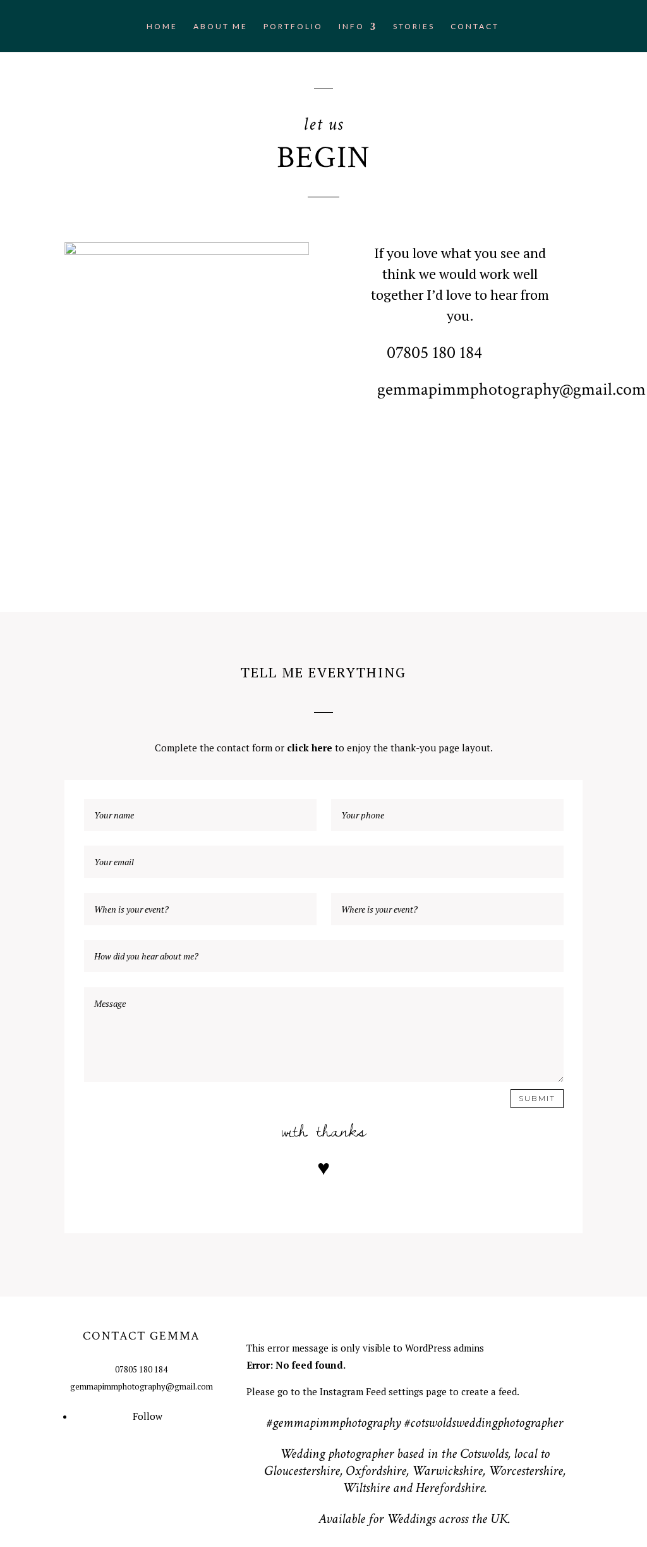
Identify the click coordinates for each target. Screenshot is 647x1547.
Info (352, 26)
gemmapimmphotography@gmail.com (511, 389)
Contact (474, 26)
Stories (414, 26)
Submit (537, 1098)
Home (162, 26)
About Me (220, 26)
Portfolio (293, 26)
